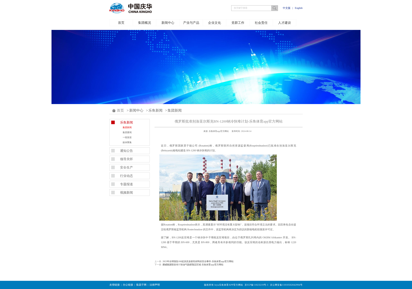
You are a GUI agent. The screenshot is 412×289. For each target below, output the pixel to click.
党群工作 (237, 22)
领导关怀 (126, 159)
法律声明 (155, 284)
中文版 (286, 8)
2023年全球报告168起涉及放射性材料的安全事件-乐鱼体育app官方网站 (198, 261)
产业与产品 (191, 22)
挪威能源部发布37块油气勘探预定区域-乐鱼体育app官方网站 (193, 264)
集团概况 (144, 22)
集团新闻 (175, 110)
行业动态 (126, 176)
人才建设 (284, 22)
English (299, 8)
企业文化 (214, 22)
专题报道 (126, 184)
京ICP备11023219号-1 (256, 285)
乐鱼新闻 (155, 110)
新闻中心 (167, 22)
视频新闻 (126, 192)
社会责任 (261, 22)
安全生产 (126, 167)
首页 (121, 22)
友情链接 (114, 284)
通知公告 (126, 150)
